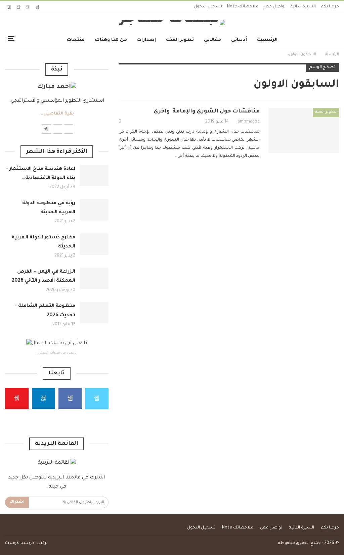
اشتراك (17, 502)
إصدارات (146, 40)
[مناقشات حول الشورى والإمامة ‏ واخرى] (303, 130)
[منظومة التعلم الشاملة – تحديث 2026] (94, 312)
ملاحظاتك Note (242, 6)
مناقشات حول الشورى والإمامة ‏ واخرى (207, 111)
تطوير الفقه (180, 40)
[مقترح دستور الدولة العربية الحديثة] (94, 244)
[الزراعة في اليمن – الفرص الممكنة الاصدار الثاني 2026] (94, 278)
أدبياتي (239, 40)
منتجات (76, 40)
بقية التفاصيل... (56, 113)
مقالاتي (212, 40)
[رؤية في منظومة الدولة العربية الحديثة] (94, 210)
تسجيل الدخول (208, 6)
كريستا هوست (19, 543)
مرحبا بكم (330, 6)
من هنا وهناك (111, 40)
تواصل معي (274, 6)
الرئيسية (267, 40)
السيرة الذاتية (303, 6)
